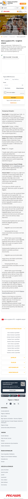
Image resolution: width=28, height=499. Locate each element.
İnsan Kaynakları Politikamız (8, 454)
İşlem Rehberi (4, 482)
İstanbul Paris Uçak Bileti (13, 350)
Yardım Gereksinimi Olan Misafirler (9, 443)
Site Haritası (4, 484)
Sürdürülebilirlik (5, 411)
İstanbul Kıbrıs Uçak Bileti (13, 346)
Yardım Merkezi (5, 435)
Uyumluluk (3, 477)
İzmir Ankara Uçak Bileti (13, 343)
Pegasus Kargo (4, 425)
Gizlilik (2, 474)
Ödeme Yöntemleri (5, 445)
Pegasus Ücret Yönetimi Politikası (9, 456)
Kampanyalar (12, 36)
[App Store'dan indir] (5, 395)
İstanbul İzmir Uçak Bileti (13, 339)
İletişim (3, 440)
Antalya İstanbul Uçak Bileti (13, 337)
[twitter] (19, 403)
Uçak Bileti (5, 36)
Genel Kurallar (4, 472)
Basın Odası (4, 416)
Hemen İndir (12, 390)
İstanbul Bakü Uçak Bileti (13, 348)
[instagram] (12, 403)
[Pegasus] (6, 11)
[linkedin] (16, 403)
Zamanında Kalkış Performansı (8, 427)
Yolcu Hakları (4, 479)
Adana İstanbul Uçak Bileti (13, 335)
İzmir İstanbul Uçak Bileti (13, 332)
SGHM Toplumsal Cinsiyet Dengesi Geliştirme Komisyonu (12, 421)
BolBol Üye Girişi (21, 11)
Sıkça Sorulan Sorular (6, 438)
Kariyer (3, 461)
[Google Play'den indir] (13, 395)
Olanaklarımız (4, 459)
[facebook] (8, 403)
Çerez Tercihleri (5, 469)
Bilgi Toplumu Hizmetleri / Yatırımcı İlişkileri (11, 418)
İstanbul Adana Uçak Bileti (13, 341)
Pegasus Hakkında (5, 413)
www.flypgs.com (18, 166)
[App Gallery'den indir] (21, 395)
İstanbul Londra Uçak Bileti (13, 352)
